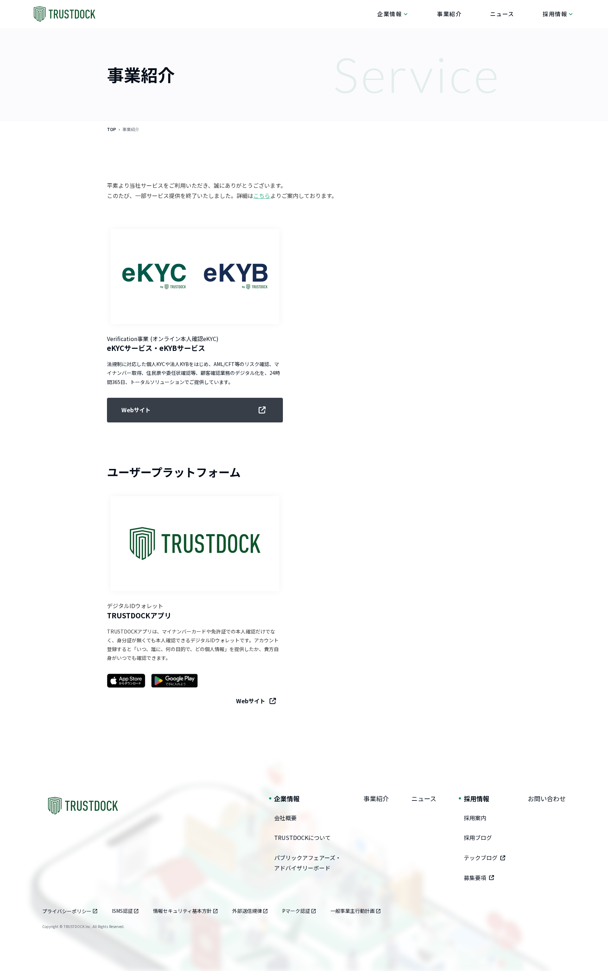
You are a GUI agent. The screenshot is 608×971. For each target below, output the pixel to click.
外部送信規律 (247, 910)
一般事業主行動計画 (352, 910)
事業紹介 (376, 798)
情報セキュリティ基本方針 (182, 910)
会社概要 (285, 818)
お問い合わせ (547, 798)
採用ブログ (478, 837)
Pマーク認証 (296, 910)
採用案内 (475, 818)
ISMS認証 (122, 910)
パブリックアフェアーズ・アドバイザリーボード (307, 862)
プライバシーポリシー (66, 911)
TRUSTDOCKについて (302, 837)
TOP (111, 129)
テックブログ (481, 857)
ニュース (423, 798)
